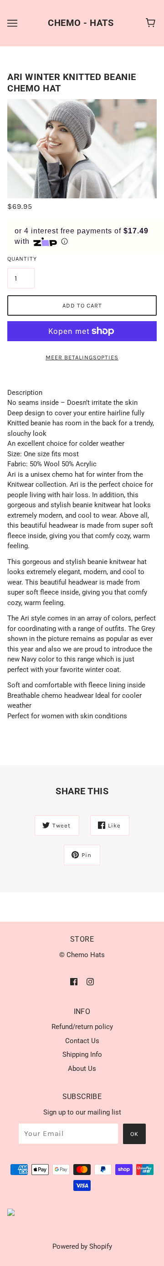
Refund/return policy (82, 1027)
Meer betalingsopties (82, 357)
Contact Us (82, 1041)
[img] (74, 981)
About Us (82, 1068)
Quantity (21, 258)
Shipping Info (82, 1054)
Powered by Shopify (82, 1246)
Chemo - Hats (80, 22)
